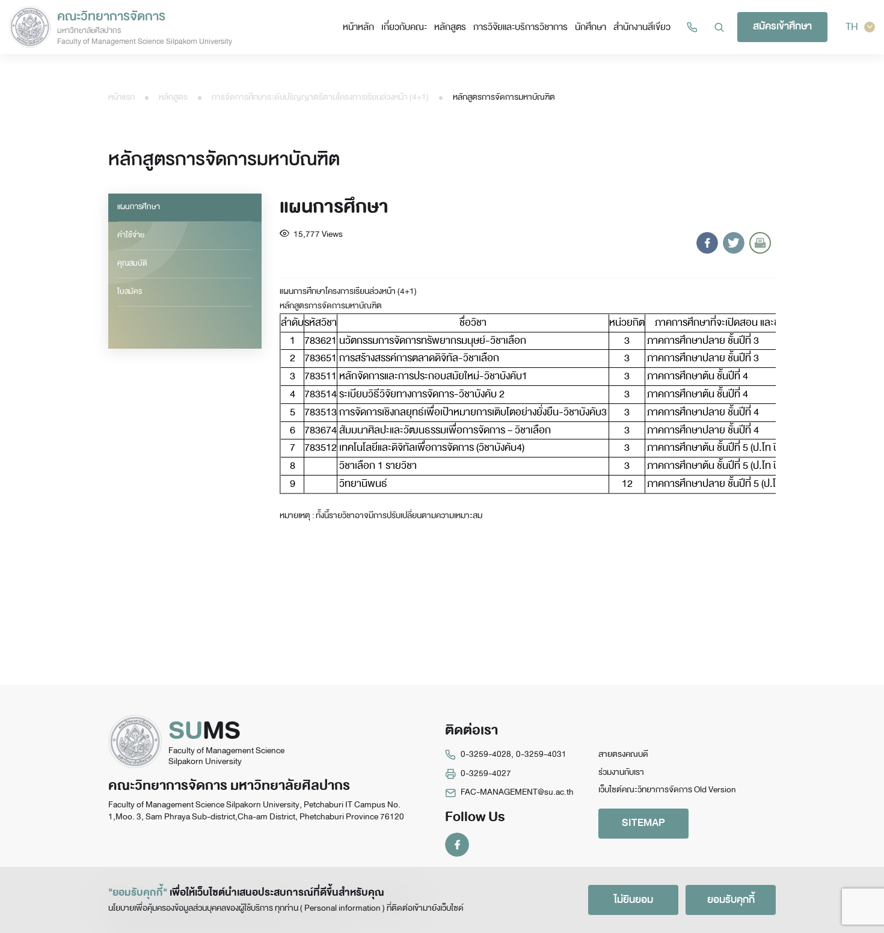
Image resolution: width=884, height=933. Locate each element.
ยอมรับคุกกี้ (731, 900)
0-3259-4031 (541, 754)
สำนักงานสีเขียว (642, 26)
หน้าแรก (121, 97)
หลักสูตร (450, 26)
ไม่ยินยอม (633, 900)
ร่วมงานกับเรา (621, 772)
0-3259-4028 (486, 754)
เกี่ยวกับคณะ (404, 26)
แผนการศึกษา (138, 207)
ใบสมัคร (129, 292)
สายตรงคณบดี (623, 754)
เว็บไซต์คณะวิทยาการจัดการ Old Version (667, 790)
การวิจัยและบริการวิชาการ (520, 26)
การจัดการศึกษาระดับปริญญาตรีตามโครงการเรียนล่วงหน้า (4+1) (320, 97)
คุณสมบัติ (132, 263)
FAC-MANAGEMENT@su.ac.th (517, 792)
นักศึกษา (590, 26)
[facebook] (457, 844)
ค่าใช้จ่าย (130, 235)
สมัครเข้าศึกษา (782, 26)
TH (852, 27)
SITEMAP (643, 823)
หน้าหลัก (358, 26)
